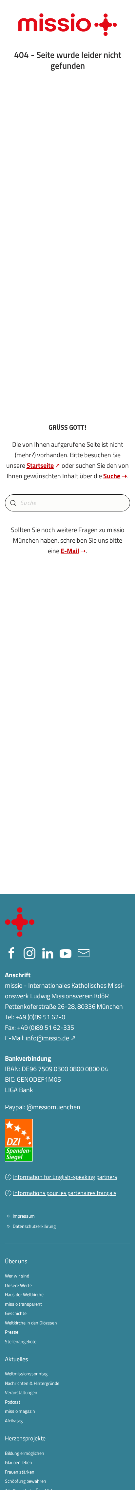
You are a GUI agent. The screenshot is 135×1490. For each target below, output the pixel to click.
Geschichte (16, 1313)
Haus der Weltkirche (24, 1294)
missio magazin (20, 1411)
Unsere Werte (18, 1285)
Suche (111, 476)
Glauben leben (18, 1462)
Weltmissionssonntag (26, 1373)
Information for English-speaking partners (65, 1176)
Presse (11, 1331)
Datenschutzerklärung (34, 1226)
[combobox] (67, 502)
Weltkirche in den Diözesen (31, 1322)
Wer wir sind (17, 1275)
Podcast (12, 1401)
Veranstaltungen (21, 1392)
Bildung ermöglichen (24, 1453)
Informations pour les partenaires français (64, 1192)
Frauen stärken (19, 1471)
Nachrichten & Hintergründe (32, 1383)
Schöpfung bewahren (25, 1481)
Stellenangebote (20, 1341)
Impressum (24, 1215)
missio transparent (23, 1303)
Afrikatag (14, 1420)
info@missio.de (47, 1038)
